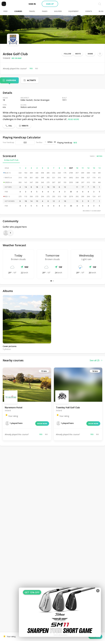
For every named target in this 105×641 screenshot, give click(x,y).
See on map (16, 58)
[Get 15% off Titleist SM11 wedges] (60, 612)
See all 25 (95, 360)
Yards (92, 156)
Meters (99, 156)
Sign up (50, 4)
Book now (42, 423)
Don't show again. (61, 635)
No (36, 68)
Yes (31, 68)
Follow (67, 54)
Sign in (32, 4)
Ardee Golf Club (11, 160)
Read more (73, 119)
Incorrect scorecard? (92, 211)
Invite (78, 54)
